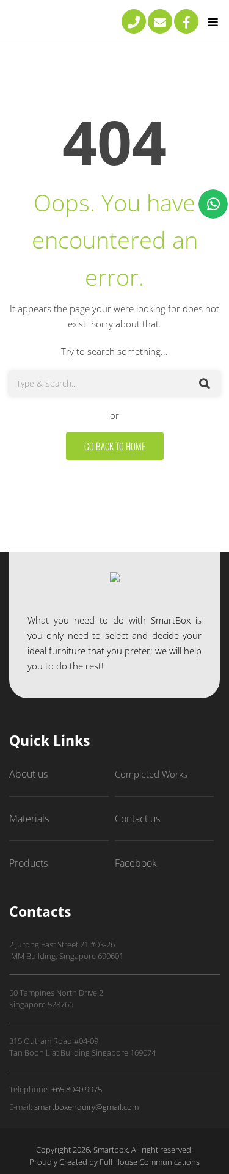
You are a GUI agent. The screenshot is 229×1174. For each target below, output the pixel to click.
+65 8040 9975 (76, 1089)
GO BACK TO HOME (114, 446)
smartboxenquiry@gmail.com (86, 1106)
